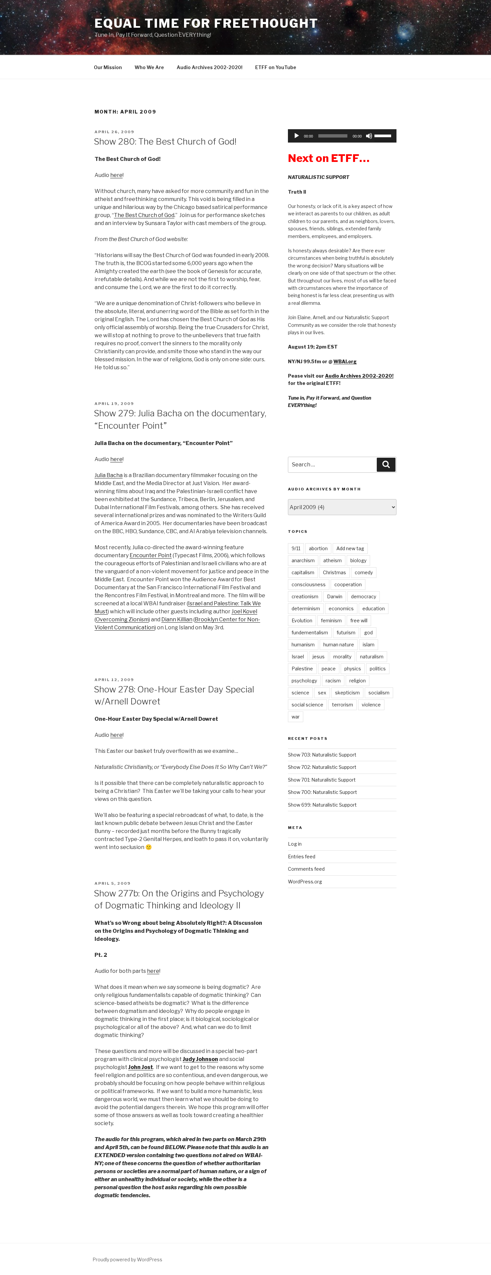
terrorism (342, 704)
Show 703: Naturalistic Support (322, 755)
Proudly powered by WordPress (127, 1259)
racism (333, 680)
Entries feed (301, 856)
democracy (363, 596)
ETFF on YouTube (275, 67)
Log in (295, 844)
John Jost (140, 1067)
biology (358, 560)
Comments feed (306, 869)
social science (307, 704)
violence (371, 704)
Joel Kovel (244, 611)
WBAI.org (345, 361)
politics (378, 668)
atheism (332, 560)
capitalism (303, 572)
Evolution (302, 620)
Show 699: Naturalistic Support (322, 805)
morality (342, 656)
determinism (306, 608)
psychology (304, 680)
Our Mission (108, 67)
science (300, 692)
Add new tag (350, 548)
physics (352, 668)
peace (329, 668)
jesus (319, 656)
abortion (318, 548)
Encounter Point (151, 555)
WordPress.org (305, 881)
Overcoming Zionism (122, 619)
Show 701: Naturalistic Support (322, 780)
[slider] (383, 135)
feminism (331, 620)
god (368, 632)
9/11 (296, 548)
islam (368, 644)
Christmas (334, 572)
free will (358, 620)
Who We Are (149, 67)
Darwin (334, 596)
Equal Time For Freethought (207, 23)
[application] (342, 136)
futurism (346, 632)
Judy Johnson (200, 1059)
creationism (305, 596)
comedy (364, 572)
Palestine (302, 668)
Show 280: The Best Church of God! (165, 141)
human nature (338, 644)
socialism (378, 692)
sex (322, 692)
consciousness (309, 584)
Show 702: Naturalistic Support (322, 767)
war (296, 716)
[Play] (296, 136)
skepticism (347, 692)
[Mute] (369, 136)
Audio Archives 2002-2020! (209, 67)
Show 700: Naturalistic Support (322, 792)
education (373, 608)
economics (341, 608)
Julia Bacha (109, 475)
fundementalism (310, 632)
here (116, 175)
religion (357, 680)
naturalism (371, 656)
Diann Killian (176, 619)
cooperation (348, 584)
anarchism (303, 560)
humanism (303, 644)
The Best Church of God (144, 215)
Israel (298, 656)
